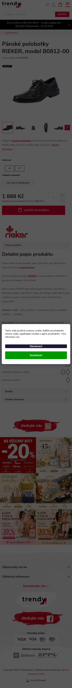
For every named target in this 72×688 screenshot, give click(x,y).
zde (17, 337)
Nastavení (36, 346)
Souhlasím (36, 355)
